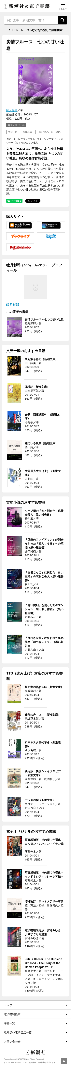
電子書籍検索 (12, 1014)
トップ (8, 1005)
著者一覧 (9, 1023)
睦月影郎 (11, 110)
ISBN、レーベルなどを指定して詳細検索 (37, 30)
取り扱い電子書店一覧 (18, 1032)
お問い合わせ (12, 1041)
